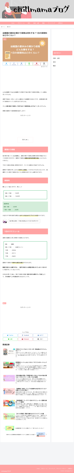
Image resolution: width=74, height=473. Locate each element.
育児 (5, 303)
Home (38, 468)
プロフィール (44, 468)
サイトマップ (52, 468)
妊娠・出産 (56, 58)
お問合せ (70, 468)
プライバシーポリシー (61, 468)
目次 (23, 139)
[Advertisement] (25, 78)
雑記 (54, 66)
